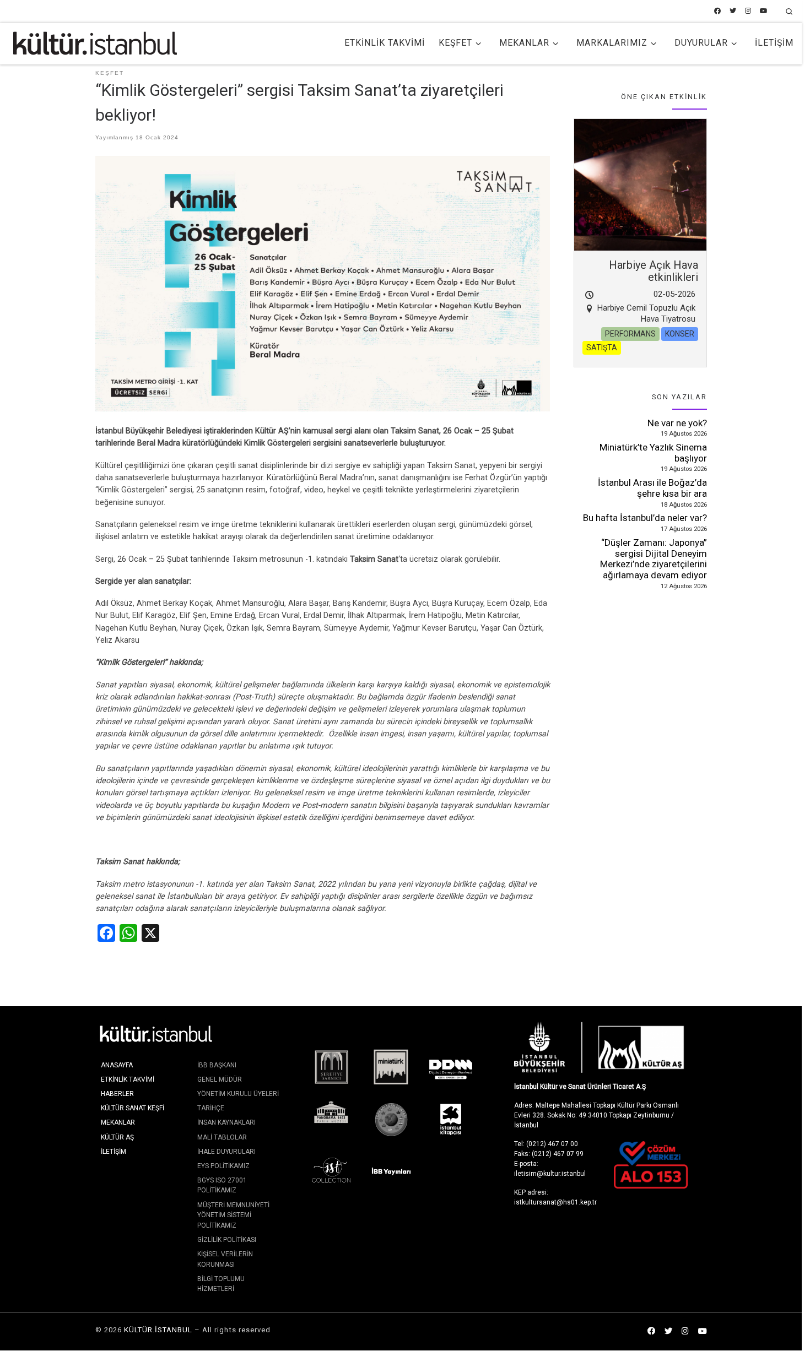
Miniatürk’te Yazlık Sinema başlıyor (653, 453)
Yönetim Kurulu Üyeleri (238, 1094)
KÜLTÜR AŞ (117, 1137)
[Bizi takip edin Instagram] (748, 11)
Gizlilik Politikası (226, 1240)
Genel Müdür (219, 1079)
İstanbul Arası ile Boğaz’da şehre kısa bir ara (652, 488)
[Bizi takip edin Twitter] (733, 11)
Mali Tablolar (222, 1137)
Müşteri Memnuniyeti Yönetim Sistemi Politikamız (233, 1215)
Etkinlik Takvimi (127, 1079)
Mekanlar (118, 1122)
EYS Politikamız (223, 1166)
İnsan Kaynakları (226, 1122)
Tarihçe (210, 1108)
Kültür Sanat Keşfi (132, 1108)
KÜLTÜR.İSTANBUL (158, 1330)
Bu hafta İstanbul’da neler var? (645, 517)
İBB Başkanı (216, 1065)
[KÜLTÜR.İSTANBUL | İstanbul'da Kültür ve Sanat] (95, 41)
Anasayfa (117, 1065)
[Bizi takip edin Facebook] (717, 11)
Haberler (117, 1094)
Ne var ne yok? (677, 422)
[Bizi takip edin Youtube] (764, 11)
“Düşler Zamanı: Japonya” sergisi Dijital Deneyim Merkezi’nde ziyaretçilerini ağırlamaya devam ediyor (653, 558)
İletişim (113, 1151)
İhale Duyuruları (226, 1151)
